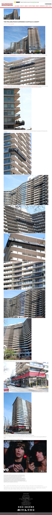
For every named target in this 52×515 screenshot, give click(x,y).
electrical (35, 485)
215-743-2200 (48, 3)
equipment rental (39, 485)
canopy (18, 485)
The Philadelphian (13, 55)
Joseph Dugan (22, 86)
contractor (26, 485)
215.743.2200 (26, 493)
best (10, 485)
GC (42, 485)
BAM (18, 439)
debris (31, 485)
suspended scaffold (34, 86)
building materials (14, 485)
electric (33, 485)
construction (23, 485)
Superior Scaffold (6, 86)
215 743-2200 (8, 485)
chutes (20, 485)
